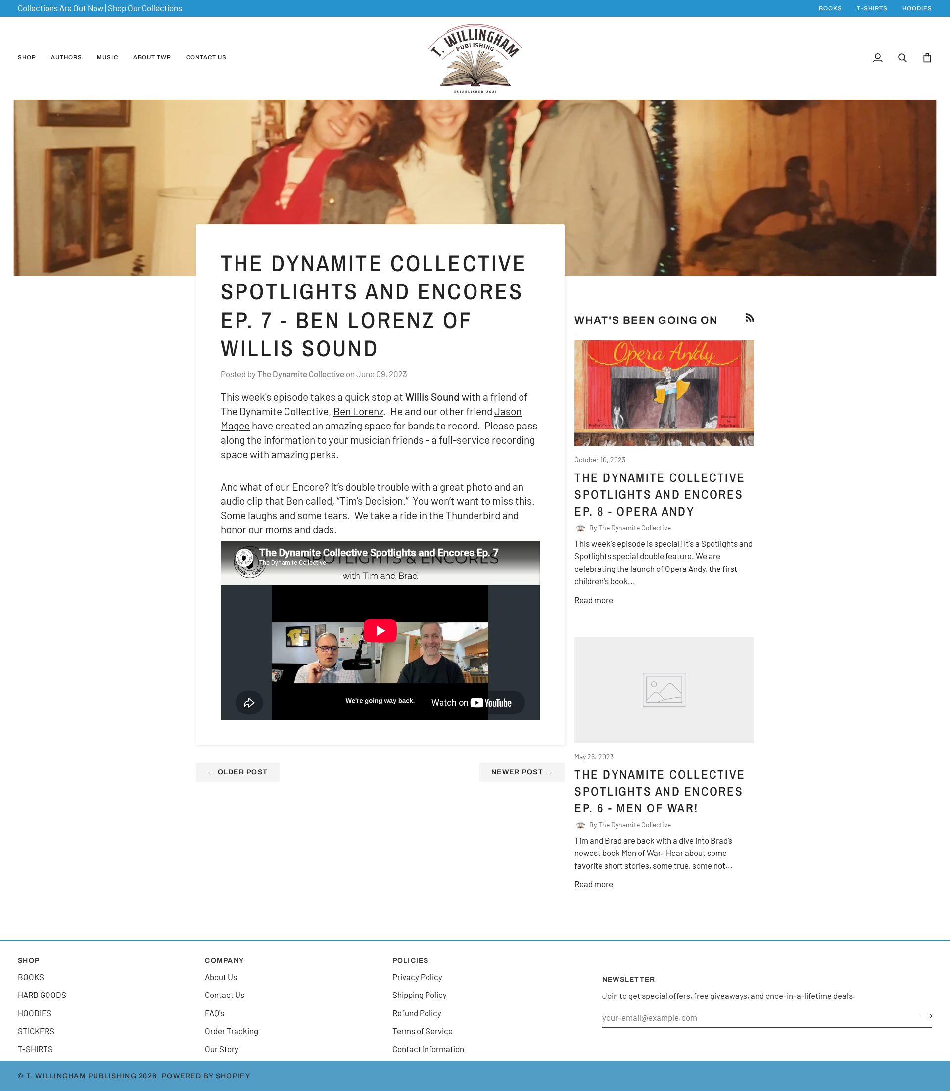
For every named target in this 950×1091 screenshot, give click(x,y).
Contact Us (224, 994)
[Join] (924, 1016)
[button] (31, 58)
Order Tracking (231, 1031)
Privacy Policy (417, 977)
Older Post (238, 772)
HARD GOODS (42, 994)
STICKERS (36, 1031)
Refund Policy (416, 1013)
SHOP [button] (29, 960)
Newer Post (522, 772)
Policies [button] (410, 960)
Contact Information (428, 1049)
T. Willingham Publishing (81, 1076)
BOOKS (31, 977)
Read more (593, 600)
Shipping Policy (419, 994)
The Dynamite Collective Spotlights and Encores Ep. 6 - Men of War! (659, 791)
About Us (221, 977)
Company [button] (224, 960)
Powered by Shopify (206, 1076)
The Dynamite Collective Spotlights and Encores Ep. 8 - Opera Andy (659, 494)
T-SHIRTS (35, 1049)
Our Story (221, 1049)
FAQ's (214, 1013)
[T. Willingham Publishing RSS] (750, 317)
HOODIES (34, 1013)
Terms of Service (422, 1031)
